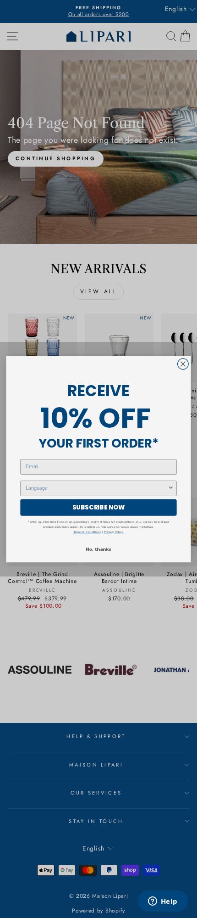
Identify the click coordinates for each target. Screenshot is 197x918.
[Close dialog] (183, 363)
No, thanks (98, 548)
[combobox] (97, 488)
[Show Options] (171, 488)
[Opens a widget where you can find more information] (162, 901)
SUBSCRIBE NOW (98, 507)
